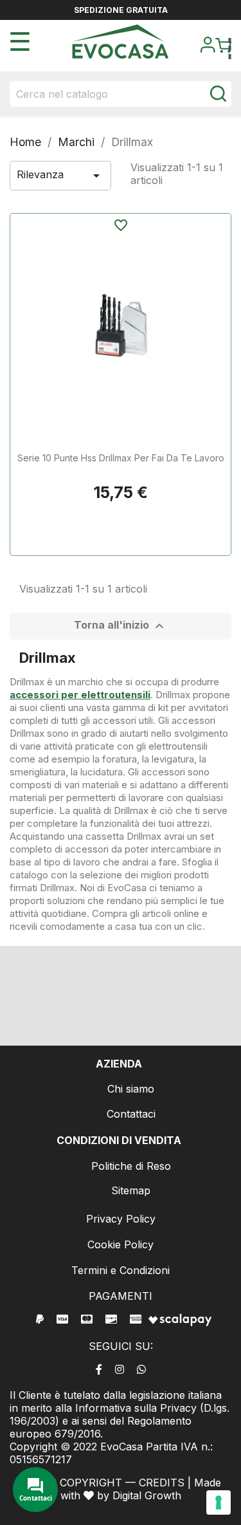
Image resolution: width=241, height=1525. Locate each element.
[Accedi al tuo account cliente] (208, 48)
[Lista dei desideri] (120, 226)
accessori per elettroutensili (80, 695)
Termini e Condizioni (120, 1270)
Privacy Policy (121, 1218)
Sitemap (130, 1190)
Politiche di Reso (131, 1166)
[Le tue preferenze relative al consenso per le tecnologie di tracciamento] (218, 1502)
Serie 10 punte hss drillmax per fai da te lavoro (120, 457)
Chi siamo (130, 1088)
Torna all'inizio (120, 626)
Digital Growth (146, 1495)
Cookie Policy (120, 1244)
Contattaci (131, 1113)
